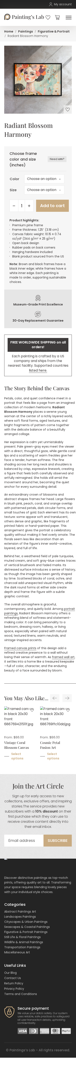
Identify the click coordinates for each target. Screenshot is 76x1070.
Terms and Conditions (20, 994)
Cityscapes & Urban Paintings (26, 922)
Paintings (25, 31)
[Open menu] (67, 17)
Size (13, 190)
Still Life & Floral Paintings (22, 937)
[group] (20, 736)
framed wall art (63, 657)
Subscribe (58, 840)
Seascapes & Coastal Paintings (27, 927)
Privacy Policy (14, 989)
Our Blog (10, 973)
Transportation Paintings (22, 947)
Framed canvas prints (20, 648)
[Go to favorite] (48, 17)
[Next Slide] (67, 698)
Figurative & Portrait (54, 31)
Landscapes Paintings (20, 917)
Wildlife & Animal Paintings (23, 942)
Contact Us (12, 978)
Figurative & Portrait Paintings (26, 932)
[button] (57, 17)
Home (8, 31)
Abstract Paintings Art (20, 911)
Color (14, 179)
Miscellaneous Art (17, 952)
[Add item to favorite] (68, 109)
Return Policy (13, 983)
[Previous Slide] (54, 698)
